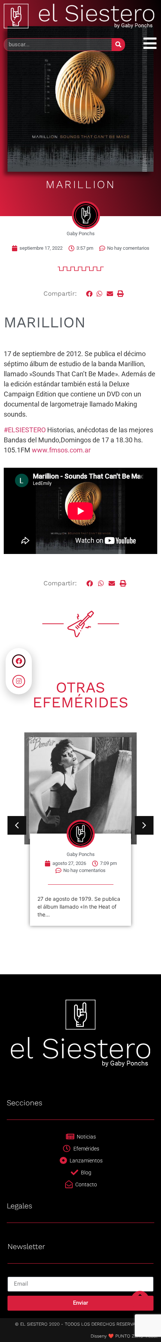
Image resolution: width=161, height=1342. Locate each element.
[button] (89, 294)
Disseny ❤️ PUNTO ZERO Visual (124, 1336)
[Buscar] (118, 44)
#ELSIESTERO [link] (25, 430)
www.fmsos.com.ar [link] (61, 450)
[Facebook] (18, 661)
